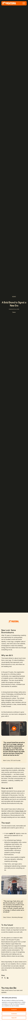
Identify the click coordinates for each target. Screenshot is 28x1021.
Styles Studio (19, 811)
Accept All (14, 1009)
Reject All (14, 1017)
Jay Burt (4, 813)
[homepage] (9, 4)
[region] (14, 1008)
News (14, 312)
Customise (14, 1013)
